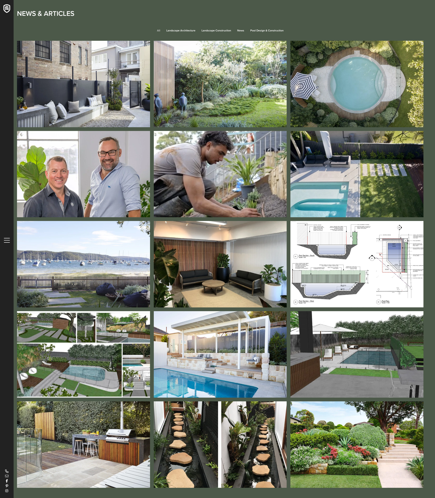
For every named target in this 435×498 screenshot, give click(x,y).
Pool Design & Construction (267, 30)
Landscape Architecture (180, 30)
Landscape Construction (216, 30)
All (158, 30)
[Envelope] (7, 476)
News (240, 30)
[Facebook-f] (7, 481)
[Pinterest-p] (7, 486)
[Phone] (7, 471)
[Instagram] (7, 491)
